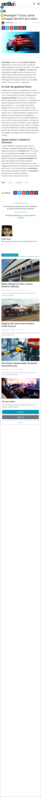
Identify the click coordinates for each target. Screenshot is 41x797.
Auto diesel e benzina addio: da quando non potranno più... (19, 364)
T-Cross (10, 182)
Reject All (21, 417)
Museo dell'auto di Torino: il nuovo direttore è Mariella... (17, 285)
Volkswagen (18, 182)
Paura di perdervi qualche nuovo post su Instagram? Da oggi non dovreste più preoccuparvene (20, 208)
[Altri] (2, 15)
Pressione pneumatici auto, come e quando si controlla (21, 217)
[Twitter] (2, 11)
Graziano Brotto (5, 290)
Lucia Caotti (4, 369)
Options (20, 422)
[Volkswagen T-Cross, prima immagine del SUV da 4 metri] (20, 42)
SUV (26, 182)
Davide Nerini (9, 23)
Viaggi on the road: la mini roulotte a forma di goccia (17, 324)
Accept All (20, 412)
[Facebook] (2, 7)
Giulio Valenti (5, 329)
